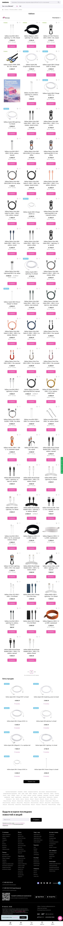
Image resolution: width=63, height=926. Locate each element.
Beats (26, 793)
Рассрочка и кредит (6, 869)
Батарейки (20, 791)
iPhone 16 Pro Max (26, 804)
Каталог (6, 9)
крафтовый (39, 795)
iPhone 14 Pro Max (34, 802)
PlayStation (51, 854)
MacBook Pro (49, 797)
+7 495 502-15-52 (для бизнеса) (11, 888)
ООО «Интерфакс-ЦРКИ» (20, 911)
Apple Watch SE (37, 838)
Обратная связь (5, 849)
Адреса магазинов (6, 834)
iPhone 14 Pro (27, 802)
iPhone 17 (33, 804)
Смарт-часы (37, 832)
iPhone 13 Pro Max (6, 802)
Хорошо (23, 917)
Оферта (39, 906)
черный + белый (42, 797)
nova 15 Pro (20, 871)
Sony (35, 847)
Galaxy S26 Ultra (21, 858)
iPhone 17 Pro (44, 804)
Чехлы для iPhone (53, 865)
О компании (5, 832)
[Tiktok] (50, 883)
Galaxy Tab (36, 876)
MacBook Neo (37, 863)
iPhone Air (38, 804)
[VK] (44, 883)
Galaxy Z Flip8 (21, 867)
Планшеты (36, 868)
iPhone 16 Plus (11, 804)
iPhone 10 (42, 799)
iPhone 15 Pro (47, 802)
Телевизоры (51, 834)
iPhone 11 (47, 799)
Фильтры (7, 18)
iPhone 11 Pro (53, 799)
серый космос (18, 797)
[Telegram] (41, 883)
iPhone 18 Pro (21, 849)
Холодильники (52, 843)
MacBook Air (9, 799)
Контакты (4, 847)
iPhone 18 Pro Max (22, 851)
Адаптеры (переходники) (11, 791)
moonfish (40, 793)
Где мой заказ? (5, 854)
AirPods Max (36, 854)
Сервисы (4, 838)
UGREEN (13, 795)
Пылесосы (51, 836)
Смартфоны (21, 856)
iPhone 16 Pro (18, 804)
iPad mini (27, 799)
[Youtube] (47, 883)
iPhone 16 (5, 804)
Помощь (4, 852)
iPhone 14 (13, 802)
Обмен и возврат (6, 858)
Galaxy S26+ (21, 860)
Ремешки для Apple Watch (55, 863)
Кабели (25, 791)
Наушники (36, 845)
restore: (51, 793)
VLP (21, 795)
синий (31, 797)
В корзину (12, 46)
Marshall (35, 849)
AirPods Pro (36, 852)
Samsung (57, 793)
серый (12, 797)
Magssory (35, 793)
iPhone (19, 832)
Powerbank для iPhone (54, 867)
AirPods (58, 804)
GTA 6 (50, 858)
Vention (18, 795)
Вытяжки (51, 845)
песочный (52, 795)
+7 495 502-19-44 (7, 882)
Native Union (46, 793)
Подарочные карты (6, 867)
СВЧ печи (51, 840)
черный (35, 797)
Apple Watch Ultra (37, 836)
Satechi (4, 795)
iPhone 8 (37, 799)
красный (34, 795)
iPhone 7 (32, 799)
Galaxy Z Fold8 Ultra (22, 863)
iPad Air (22, 799)
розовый (57, 795)
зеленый (29, 795)
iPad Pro (17, 799)
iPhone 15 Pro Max (55, 802)
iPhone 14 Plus (20, 802)
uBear (9, 795)
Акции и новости (6, 836)
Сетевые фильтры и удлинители (10, 793)
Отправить (36, 819)
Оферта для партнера (42, 908)
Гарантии (4, 860)
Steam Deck (52, 856)
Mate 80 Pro (20, 869)
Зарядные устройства (33, 791)
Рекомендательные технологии (44, 910)
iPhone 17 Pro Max (52, 804)
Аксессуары (52, 861)
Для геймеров (52, 850)
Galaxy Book (36, 865)
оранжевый (45, 795)
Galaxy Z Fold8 (21, 865)
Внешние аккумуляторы (51, 791)
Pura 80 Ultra (21, 874)
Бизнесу (4, 843)
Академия (4, 840)
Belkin (30, 793)
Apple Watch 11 (37, 834)
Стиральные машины (53, 841)
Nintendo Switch (52, 852)
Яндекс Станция (52, 847)
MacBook (56, 797)
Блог (3, 841)
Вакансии (4, 845)
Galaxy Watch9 (37, 841)
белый (25, 795)
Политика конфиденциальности (48, 906)
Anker (19, 793)
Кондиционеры (52, 838)
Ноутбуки (36, 857)
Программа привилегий (7, 865)
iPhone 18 (20, 847)
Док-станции (42, 791)
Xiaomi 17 (20, 876)
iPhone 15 (42, 802)
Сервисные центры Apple (7, 863)
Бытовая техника (53, 832)
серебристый (7, 797)
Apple (23, 793)
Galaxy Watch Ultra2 (38, 840)
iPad (14, 799)
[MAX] (38, 883)
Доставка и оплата (6, 856)
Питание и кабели (13, 9)
